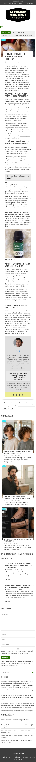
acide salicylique (20, 291)
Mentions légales (21, 3)
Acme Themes (18, 759)
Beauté (3, 39)
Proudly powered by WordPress (10, 757)
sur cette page (29, 711)
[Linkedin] (17, 395)
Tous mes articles (12, 3)
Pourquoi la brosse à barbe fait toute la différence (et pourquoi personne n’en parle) (17, 497)
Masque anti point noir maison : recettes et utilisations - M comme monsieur (19, 586)
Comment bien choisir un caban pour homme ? (26, 404)
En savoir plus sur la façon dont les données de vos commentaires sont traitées (17, 663)
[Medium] (19, 395)
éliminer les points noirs (12, 153)
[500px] (22, 395)
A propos (5, 3)
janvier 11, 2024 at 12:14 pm (14, 589)
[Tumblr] (14, 395)
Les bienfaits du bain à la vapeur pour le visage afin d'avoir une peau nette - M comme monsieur (19, 565)
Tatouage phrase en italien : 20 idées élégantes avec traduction (18, 540)
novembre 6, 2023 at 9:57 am (14, 570)
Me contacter (30, 3)
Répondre (8, 579)
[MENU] (1, 27)
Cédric (21, 62)
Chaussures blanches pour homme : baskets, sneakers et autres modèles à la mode (9, 406)
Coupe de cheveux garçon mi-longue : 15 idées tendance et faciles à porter (17, 452)
